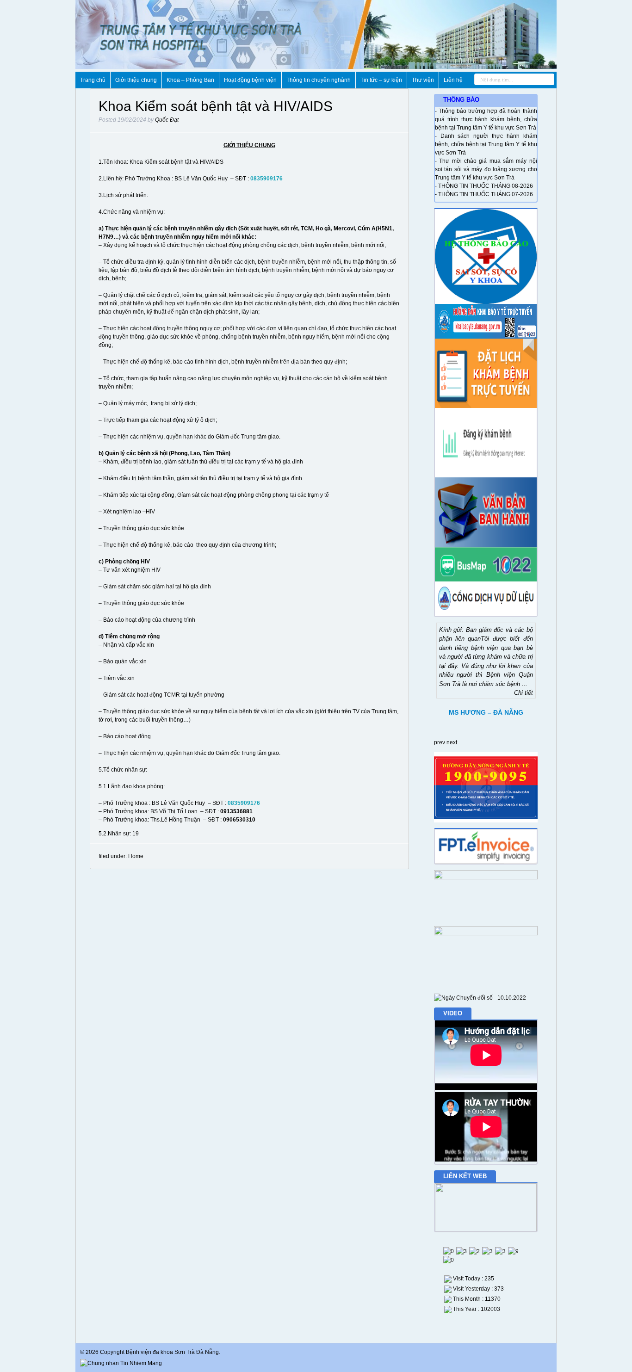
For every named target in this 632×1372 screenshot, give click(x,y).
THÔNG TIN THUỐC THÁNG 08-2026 (485, 186)
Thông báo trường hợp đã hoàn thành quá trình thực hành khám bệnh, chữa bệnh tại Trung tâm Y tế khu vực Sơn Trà (486, 119)
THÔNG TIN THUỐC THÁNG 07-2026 (485, 194)
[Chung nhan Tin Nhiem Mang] (121, 1363)
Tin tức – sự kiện (381, 80)
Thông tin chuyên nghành (318, 80)
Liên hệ (453, 80)
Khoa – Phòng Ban (190, 80)
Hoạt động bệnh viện (250, 80)
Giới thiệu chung (136, 80)
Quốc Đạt (167, 120)
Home (135, 856)
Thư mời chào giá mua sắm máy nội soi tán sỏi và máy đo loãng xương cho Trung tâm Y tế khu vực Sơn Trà (486, 169)
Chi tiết (523, 692)
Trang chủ (92, 80)
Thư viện (423, 80)
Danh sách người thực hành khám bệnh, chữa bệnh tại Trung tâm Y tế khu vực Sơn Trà (486, 144)
